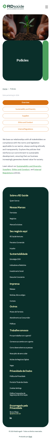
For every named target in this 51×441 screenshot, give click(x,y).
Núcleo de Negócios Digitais (19, 360)
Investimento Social (16, 271)
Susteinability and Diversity (25, 109)
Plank (30, 437)
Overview (25, 102)
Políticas (13, 324)
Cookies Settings (15, 388)
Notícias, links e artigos (17, 295)
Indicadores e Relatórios (18, 265)
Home (5, 89)
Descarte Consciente (17, 277)
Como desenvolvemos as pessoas (21, 348)
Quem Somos (14, 201)
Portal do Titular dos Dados (19, 382)
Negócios (13, 219)
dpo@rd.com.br (15, 414)
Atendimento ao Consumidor (20, 318)
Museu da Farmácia (16, 312)
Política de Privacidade (17, 376)
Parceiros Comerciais (17, 242)
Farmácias (13, 213)
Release (12, 289)
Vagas (12, 365)
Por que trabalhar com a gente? (20, 336)
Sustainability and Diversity (29, 166)
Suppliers (25, 116)
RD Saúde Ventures (16, 237)
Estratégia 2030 (15, 259)
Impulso (12, 248)
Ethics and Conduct (25, 122)
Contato (13, 301)
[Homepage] (13, 6)
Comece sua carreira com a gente (21, 342)
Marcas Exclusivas (16, 225)
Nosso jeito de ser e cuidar (18, 354)
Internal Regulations (25, 129)
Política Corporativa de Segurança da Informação (19, 394)
